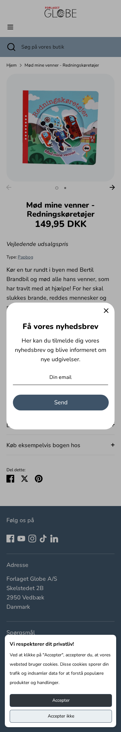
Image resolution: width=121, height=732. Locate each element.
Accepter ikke (61, 716)
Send (61, 402)
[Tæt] (106, 311)
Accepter (61, 700)
